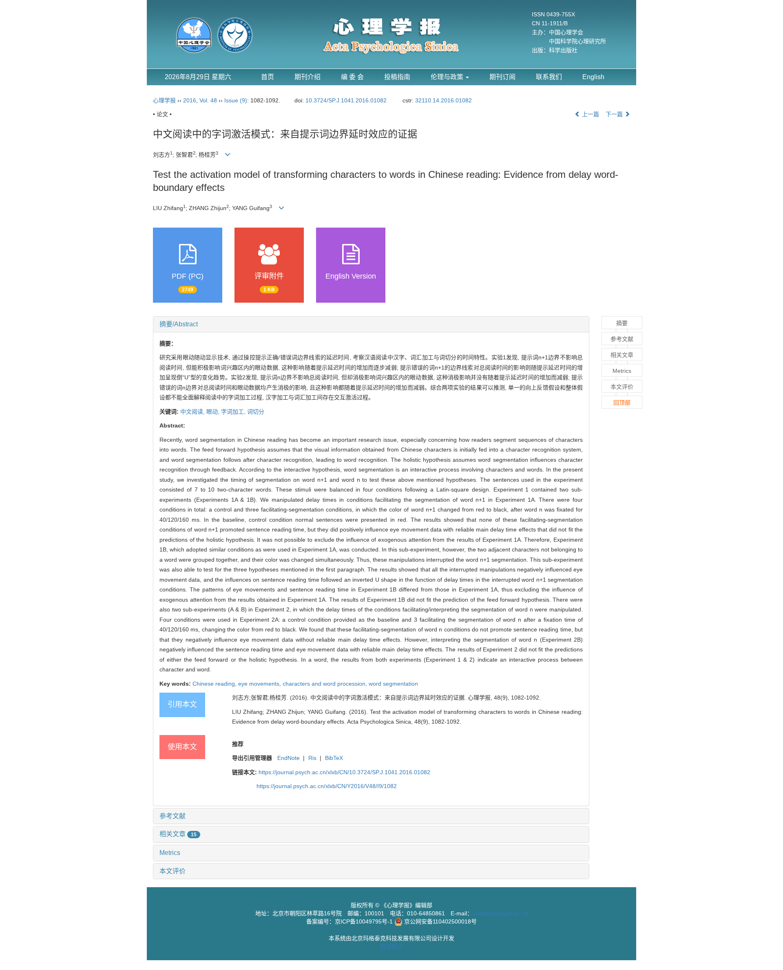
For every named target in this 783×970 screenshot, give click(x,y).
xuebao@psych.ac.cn (500, 913)
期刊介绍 (307, 76)
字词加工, (234, 411)
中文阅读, (193, 411)
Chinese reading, (215, 683)
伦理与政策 (448, 76)
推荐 (237, 744)
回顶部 (621, 402)
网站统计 (391, 946)
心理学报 (164, 100)
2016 (189, 100)
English (593, 76)
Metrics (169, 852)
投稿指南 (397, 76)
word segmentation (393, 683)
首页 (267, 76)
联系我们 (549, 76)
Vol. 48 (208, 100)
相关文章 (178, 833)
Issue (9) (235, 100)
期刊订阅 (502, 76)
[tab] (371, 324)
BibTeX (334, 758)
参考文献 (172, 816)
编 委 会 (352, 76)
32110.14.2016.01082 (443, 100)
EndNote (288, 758)
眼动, (213, 411)
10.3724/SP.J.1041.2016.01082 (346, 100)
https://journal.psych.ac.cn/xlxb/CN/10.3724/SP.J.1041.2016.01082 (344, 772)
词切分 (255, 411)
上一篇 (589, 114)
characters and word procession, (326, 683)
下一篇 (615, 114)
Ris (312, 758)
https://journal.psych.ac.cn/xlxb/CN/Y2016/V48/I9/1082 (327, 786)
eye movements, (260, 683)
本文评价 (172, 871)
